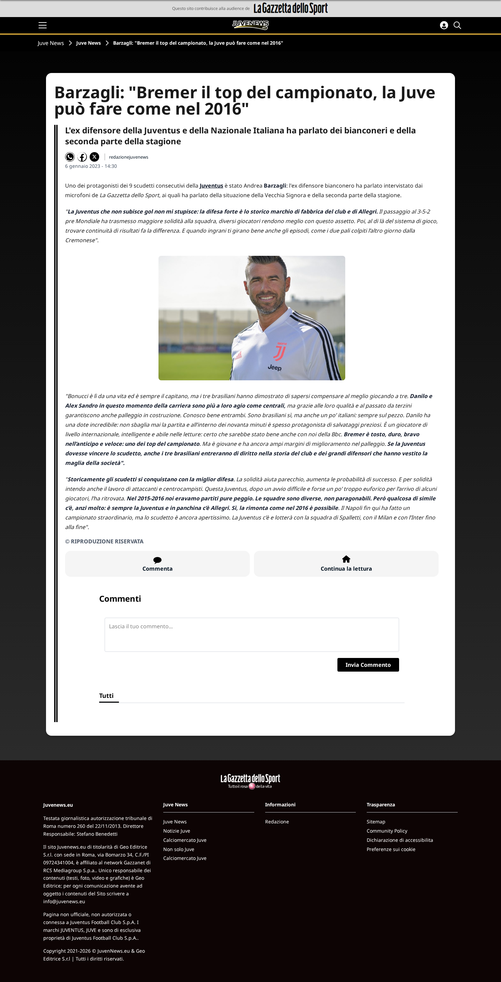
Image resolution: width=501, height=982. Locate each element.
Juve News (51, 43)
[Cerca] (458, 25)
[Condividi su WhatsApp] (70, 157)
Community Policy (387, 830)
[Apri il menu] (42, 25)
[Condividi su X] (94, 157)
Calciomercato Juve (185, 840)
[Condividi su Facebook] (82, 157)
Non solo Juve (178, 849)
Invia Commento (368, 665)
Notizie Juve (176, 830)
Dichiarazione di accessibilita (400, 840)
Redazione (277, 821)
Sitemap (376, 821)
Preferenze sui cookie (391, 849)
